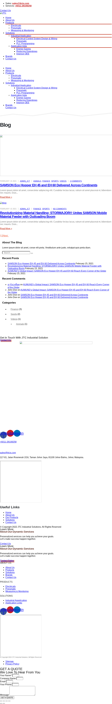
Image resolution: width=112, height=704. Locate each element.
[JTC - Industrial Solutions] (3, 13)
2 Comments (76, 181)
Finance (46, 181)
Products (9, 22)
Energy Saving (23, 49)
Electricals (16, 25)
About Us (9, 20)
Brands (8, 56)
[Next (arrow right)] (4, 703)
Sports (55, 181)
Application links (19, 46)
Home (8, 17)
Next (6, 236)
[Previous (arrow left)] (1, 703)
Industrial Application (21, 36)
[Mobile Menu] (3, 63)
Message (4, 695)
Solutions (10, 33)
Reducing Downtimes (26, 51)
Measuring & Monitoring (22, 30)
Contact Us (10, 59)
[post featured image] (3, 203)
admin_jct (25, 181)
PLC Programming (25, 43)
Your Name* (6, 675)
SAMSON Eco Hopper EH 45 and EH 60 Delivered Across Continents (48, 185)
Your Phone (6, 684)
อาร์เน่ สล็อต (14, 284)
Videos (63, 181)
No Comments (60, 209)
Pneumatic (16, 28)
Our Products (11, 517)
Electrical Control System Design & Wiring (36, 38)
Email (3, 681)
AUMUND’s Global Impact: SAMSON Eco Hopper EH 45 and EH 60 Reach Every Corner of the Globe (57, 271)
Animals (37, 181)
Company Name (8, 678)
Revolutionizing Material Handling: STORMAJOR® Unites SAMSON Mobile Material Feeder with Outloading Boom (53, 214)
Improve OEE (22, 54)
